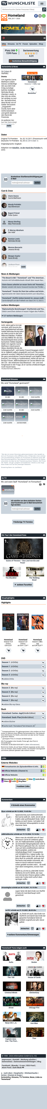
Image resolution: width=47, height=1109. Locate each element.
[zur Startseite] (18, 2)
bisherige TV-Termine (24, 522)
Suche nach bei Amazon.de (19, 726)
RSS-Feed (30, 1065)
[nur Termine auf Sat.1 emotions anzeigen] (7, 489)
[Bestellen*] (32, 89)
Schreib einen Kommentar (24, 805)
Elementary (34, 993)
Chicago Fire (34, 1008)
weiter (37, 183)
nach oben (8, 1073)
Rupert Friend (13, 213)
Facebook (6, 1065)
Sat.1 (35, 141)
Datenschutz (7, 1062)
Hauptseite (18, 1073)
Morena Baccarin (15, 247)
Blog (39, 1062)
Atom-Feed (6, 1068)
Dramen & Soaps (15, 1075)
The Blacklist (11, 578)
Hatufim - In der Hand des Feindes (26, 148)
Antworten (21, 830)
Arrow (11, 1008)
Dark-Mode (17, 1068)
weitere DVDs (8, 679)
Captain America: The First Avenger (11, 1040)
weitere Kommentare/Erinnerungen (24, 934)
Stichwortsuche (31, 1073)
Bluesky (14, 1065)
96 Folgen (5, 71)
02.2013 (28, 141)
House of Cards (34, 977)
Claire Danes (13, 196)
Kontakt (16, 1059)
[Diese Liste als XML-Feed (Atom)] (44, 484)
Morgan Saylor (14, 256)
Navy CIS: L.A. (11, 1023)
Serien (4, 1075)
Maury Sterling (14, 222)
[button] (36, 16)
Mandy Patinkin (14, 204)
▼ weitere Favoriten (23, 585)
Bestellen (32, 93)
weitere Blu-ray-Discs (11, 704)
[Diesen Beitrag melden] (28, 829)
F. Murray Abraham (16, 230)
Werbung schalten (28, 1059)
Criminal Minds (11, 993)
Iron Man (34, 1023)
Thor (34, 1038)
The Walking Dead (34, 579)
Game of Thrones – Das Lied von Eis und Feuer (22, 562)
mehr (9, 126)
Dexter (34, 962)
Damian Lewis (14, 239)
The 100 (11, 977)
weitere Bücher (9, 721)
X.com (22, 1065)
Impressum (6, 1059)
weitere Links (24, 786)
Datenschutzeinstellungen (25, 1062)
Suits (11, 962)
